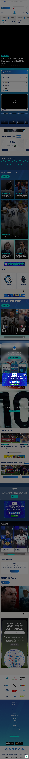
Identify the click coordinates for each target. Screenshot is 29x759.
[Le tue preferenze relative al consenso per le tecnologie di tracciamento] (26, 756)
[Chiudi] (25, 375)
